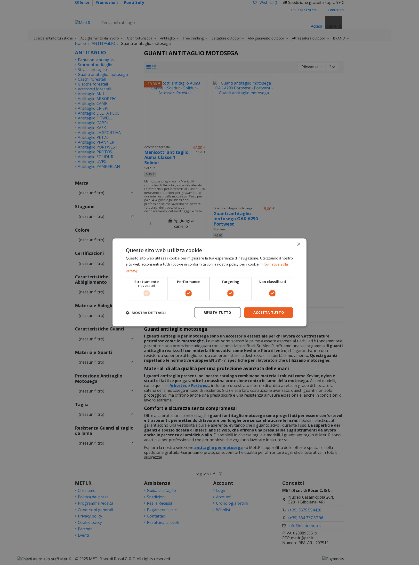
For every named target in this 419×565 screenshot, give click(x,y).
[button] (146, 312)
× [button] (298, 244)
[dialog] (209, 282)
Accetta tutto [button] (268, 312)
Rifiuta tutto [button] (217, 312)
